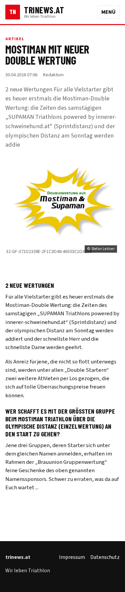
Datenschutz (105, 557)
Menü (108, 12)
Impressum (72, 557)
